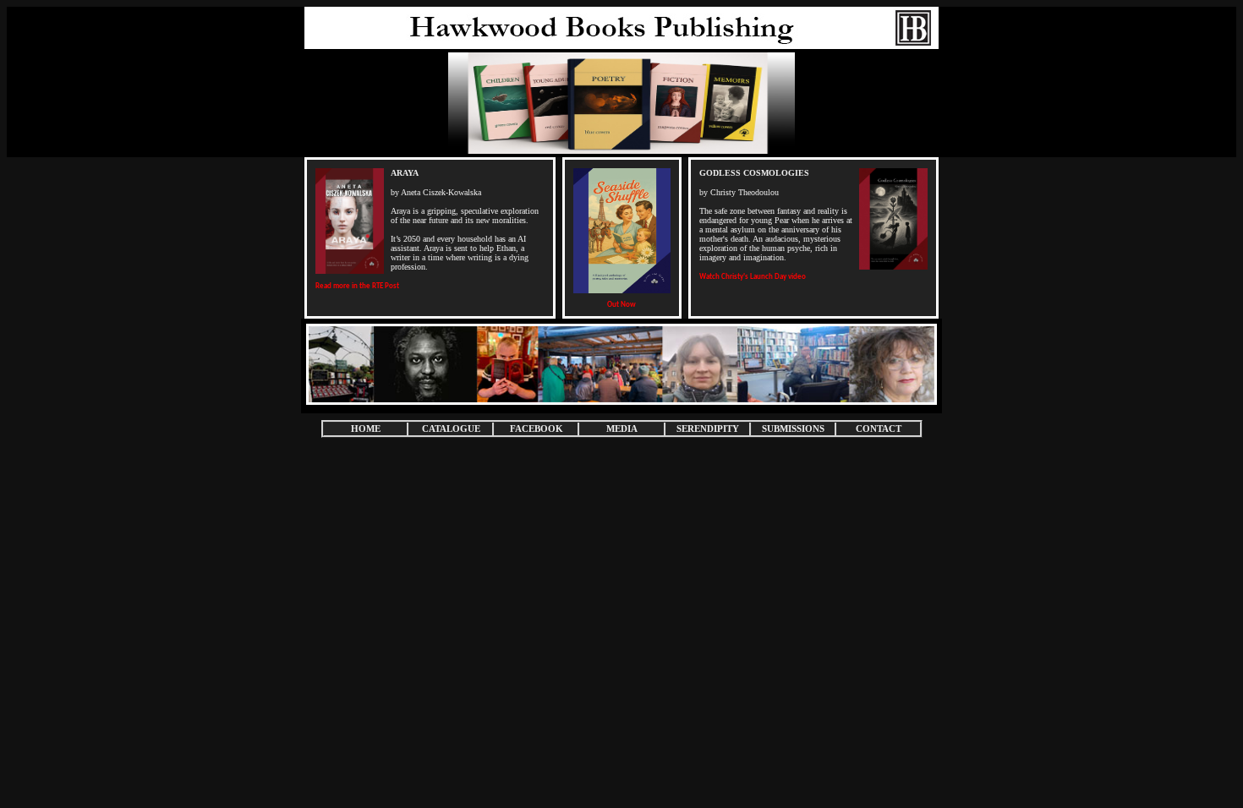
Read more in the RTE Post (357, 286)
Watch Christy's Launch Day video (752, 277)
